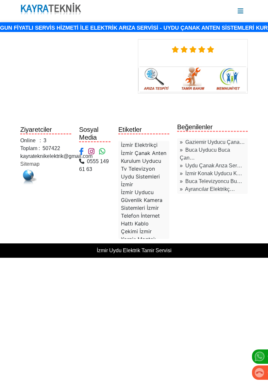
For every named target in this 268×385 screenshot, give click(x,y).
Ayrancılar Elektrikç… (210, 189)
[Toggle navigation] (240, 11)
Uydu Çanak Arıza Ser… (213, 165)
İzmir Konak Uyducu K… (213, 173)
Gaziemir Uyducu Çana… (215, 142)
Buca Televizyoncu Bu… (213, 181)
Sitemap (30, 164)
